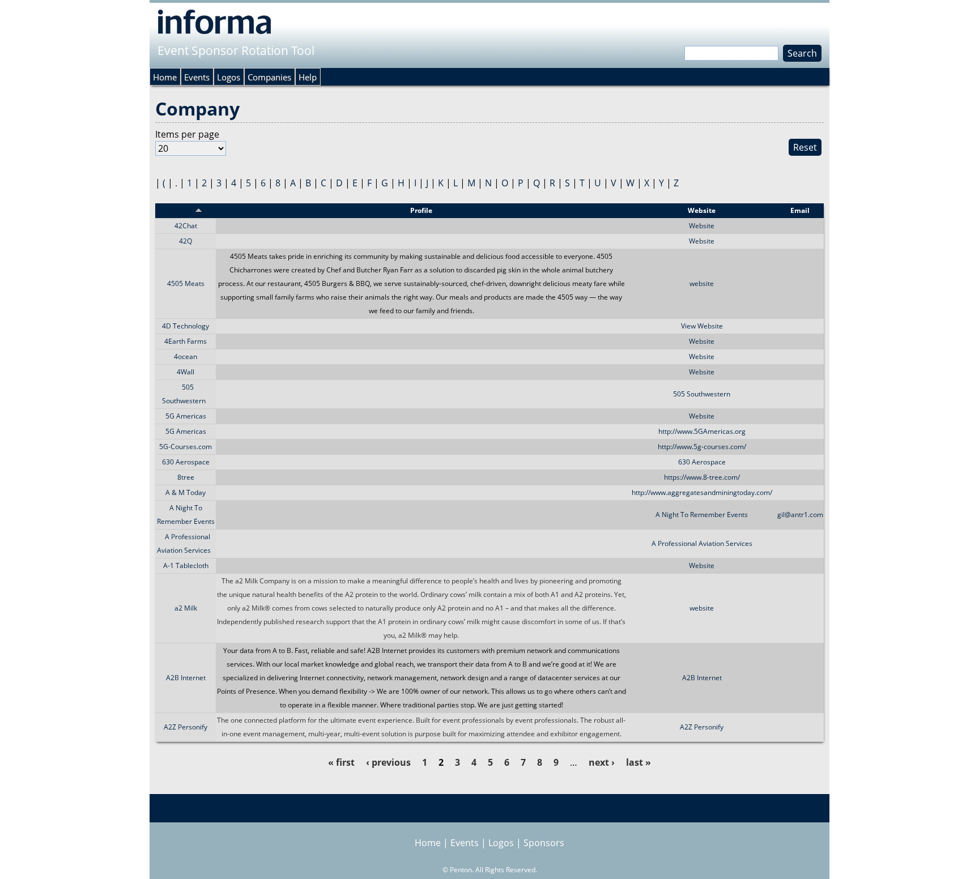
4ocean (185, 356)
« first (341, 762)
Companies (269, 77)
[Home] (214, 21)
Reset (805, 147)
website (701, 283)
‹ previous (388, 762)
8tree (185, 477)
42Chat (185, 226)
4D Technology (185, 326)
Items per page (187, 134)
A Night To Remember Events (701, 514)
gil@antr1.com (800, 514)
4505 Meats (186, 283)
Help (308, 77)
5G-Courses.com (185, 446)
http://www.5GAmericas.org (702, 431)
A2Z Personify (185, 727)
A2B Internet (186, 677)
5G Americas (185, 416)
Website (701, 226)
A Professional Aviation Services (702, 543)
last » (638, 762)
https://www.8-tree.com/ (702, 477)
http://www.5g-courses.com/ (702, 446)
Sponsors (543, 843)
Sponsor (182, 210)
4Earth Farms (185, 341)
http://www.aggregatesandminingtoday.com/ (702, 492)
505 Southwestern (701, 394)
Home (165, 77)
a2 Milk (185, 608)
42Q (185, 241)
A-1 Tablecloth (185, 565)
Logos (228, 77)
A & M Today (185, 492)
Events (197, 77)
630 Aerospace (186, 462)
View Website (702, 326)
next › (602, 762)
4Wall (185, 372)
